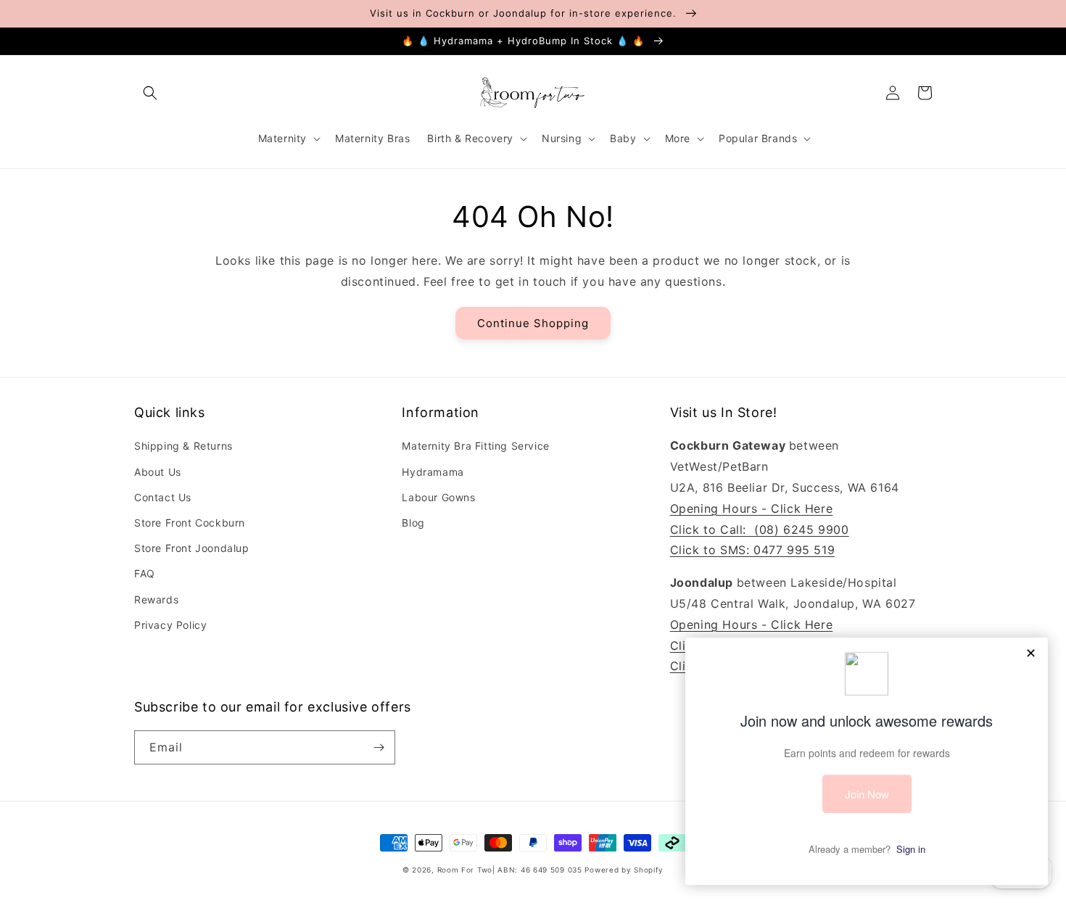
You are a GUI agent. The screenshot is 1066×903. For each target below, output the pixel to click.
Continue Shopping (533, 323)
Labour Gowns (438, 497)
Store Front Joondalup (191, 548)
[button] (150, 93)
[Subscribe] (378, 747)
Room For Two (464, 869)
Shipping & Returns (183, 446)
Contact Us (162, 497)
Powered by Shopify (624, 869)
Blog (413, 522)
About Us (157, 472)
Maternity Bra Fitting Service (475, 446)
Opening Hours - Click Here (751, 508)
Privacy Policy (170, 625)
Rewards (156, 599)
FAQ (144, 573)
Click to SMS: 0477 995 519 (752, 550)
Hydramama (432, 472)
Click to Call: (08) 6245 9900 (759, 529)
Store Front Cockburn (189, 522)
